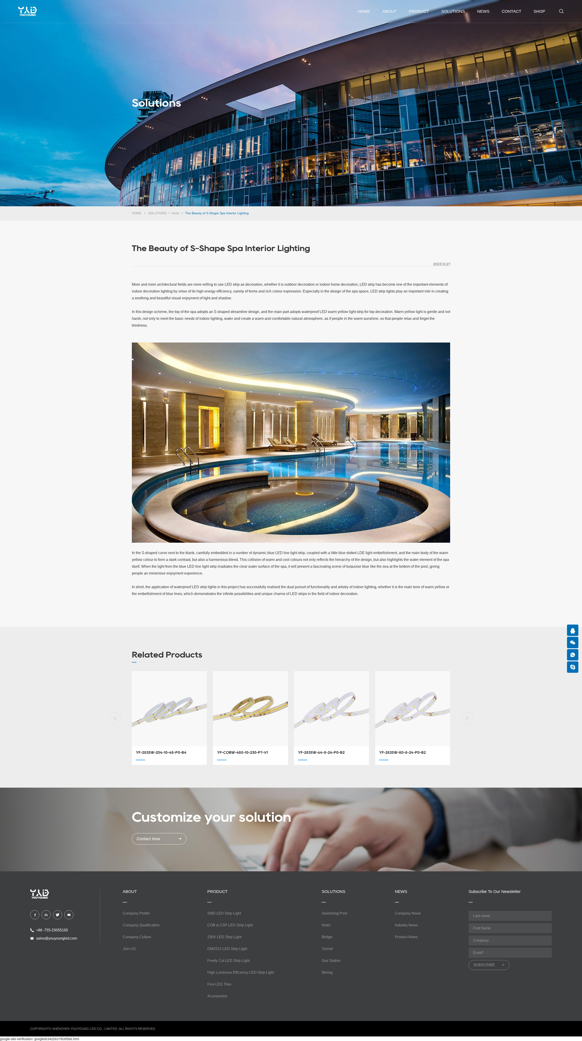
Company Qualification (141, 925)
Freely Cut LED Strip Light (228, 961)
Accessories (217, 996)
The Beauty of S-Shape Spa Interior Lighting (217, 213)
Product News (406, 937)
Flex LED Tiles (219, 984)
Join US (129, 949)
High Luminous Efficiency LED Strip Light (240, 972)
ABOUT (389, 11)
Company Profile (136, 913)
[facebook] (34, 914)
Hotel (176, 213)
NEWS (483, 11)
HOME (136, 213)
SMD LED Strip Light (224, 913)
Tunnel (327, 949)
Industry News (406, 925)
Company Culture (137, 937)
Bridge (327, 937)
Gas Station (331, 961)
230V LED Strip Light (224, 937)
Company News (408, 913)
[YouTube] (68, 914)
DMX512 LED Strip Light (227, 949)
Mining (327, 972)
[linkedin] (46, 914)
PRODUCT (419, 11)
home (364, 11)
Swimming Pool (334, 913)
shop (539, 11)
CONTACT (511, 11)
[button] (115, 718)
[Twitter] (57, 914)
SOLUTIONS (453, 11)
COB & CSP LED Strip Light (230, 925)
